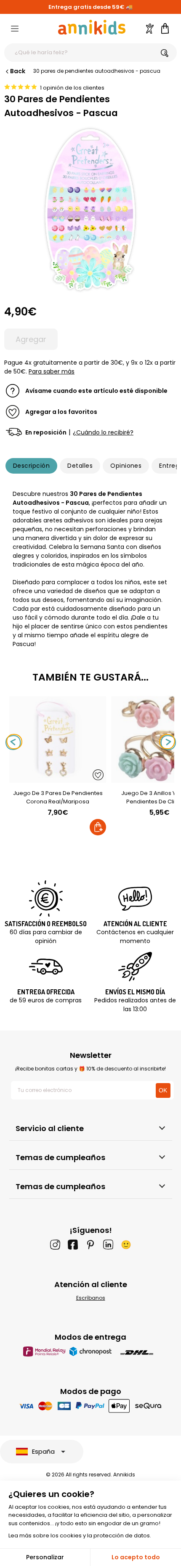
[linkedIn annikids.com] (108, 1244)
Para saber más (52, 371)
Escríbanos (90, 1297)
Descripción (31, 465)
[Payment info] (90, 1406)
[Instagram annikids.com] (55, 1244)
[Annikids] (91, 27)
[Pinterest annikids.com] (90, 1244)
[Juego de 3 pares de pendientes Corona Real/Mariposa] (58, 778)
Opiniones (125, 465)
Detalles (80, 465)
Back (17, 71)
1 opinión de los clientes (72, 88)
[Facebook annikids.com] (73, 1244)
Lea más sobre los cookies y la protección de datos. (79, 1536)
